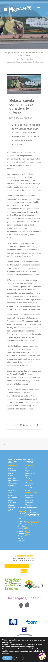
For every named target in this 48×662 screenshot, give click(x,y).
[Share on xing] (33, 425)
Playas (11, 468)
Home (17, 59)
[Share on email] (36, 425)
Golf (19, 519)
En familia (21, 514)
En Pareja (21, 516)
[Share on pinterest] (20, 425)
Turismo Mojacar (24, 118)
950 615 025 (27, 531)
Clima (10, 475)
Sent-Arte (21, 526)
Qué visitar (29, 483)
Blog (22, 59)
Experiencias (23, 508)
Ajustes (18, 658)
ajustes (31, 647)
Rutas (27, 490)
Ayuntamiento (32, 515)
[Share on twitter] (14, 425)
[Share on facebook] (11, 425)
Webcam (21, 459)
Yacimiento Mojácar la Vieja (12, 490)
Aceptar (7, 658)
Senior (20, 536)
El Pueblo (12, 478)
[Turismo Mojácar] (20, 8)
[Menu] (5, 9)
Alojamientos (30, 473)
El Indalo (11, 505)
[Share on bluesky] (30, 425)
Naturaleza (12, 483)
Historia (11, 485)
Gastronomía (13, 480)
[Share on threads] (17, 425)
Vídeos (28, 505)
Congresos (21, 533)
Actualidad (29, 59)
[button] (38, 8)
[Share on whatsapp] (27, 425)
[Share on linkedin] (24, 425)
